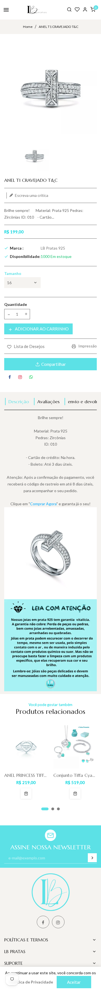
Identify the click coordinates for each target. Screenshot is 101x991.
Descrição (18, 401)
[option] (34, 156)
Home (28, 27)
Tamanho (12, 273)
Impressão (87, 346)
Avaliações (48, 401)
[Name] (92, 857)
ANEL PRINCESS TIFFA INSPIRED (26, 775)
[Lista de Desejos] (77, 9)
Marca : (17, 248)
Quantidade (15, 304)
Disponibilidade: (25, 256)
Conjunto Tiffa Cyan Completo (75, 775)
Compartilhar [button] (53, 364)
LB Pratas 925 (53, 248)
